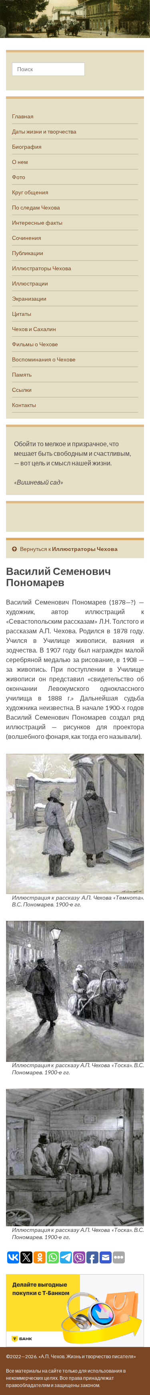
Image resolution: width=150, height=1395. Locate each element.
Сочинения (26, 237)
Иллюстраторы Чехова (41, 268)
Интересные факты (37, 222)
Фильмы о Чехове (35, 344)
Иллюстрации (30, 283)
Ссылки (22, 389)
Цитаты (21, 313)
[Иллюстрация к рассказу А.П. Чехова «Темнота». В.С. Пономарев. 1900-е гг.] (75, 822)
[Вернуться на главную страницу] (75, 19)
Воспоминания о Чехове (44, 359)
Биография (27, 146)
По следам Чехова (36, 207)
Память (22, 374)
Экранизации (29, 298)
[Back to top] (132, 1377)
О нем (20, 161)
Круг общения (30, 192)
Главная (23, 116)
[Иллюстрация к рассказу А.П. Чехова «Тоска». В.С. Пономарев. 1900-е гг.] (75, 990)
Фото (18, 177)
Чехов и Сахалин (34, 328)
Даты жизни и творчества (44, 131)
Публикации (27, 252)
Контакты (24, 404)
